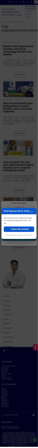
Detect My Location (20, 229)
